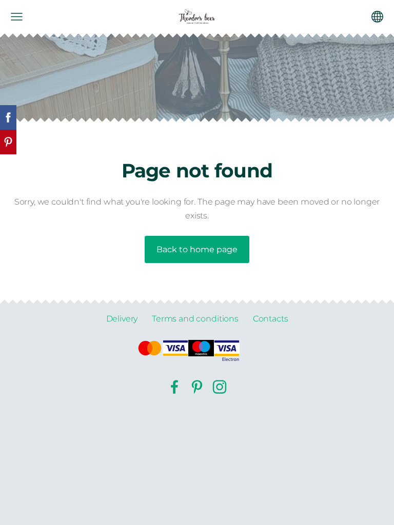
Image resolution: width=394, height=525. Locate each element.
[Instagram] (219, 387)
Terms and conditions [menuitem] (195, 319)
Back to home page (197, 249)
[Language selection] (377, 17)
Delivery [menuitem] (122, 319)
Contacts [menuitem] (270, 319)
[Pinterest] (197, 387)
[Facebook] (174, 387)
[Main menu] (17, 17)
